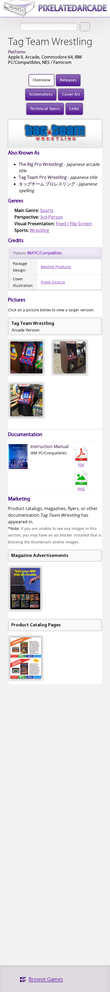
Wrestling (39, 230)
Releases (68, 80)
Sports (46, 210)
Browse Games (46, 979)
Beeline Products (56, 266)
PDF (81, 464)
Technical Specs (45, 109)
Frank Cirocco (53, 282)
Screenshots (41, 94)
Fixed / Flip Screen (74, 224)
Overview (41, 80)
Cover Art (71, 94)
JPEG (81, 488)
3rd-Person (51, 217)
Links (74, 109)
